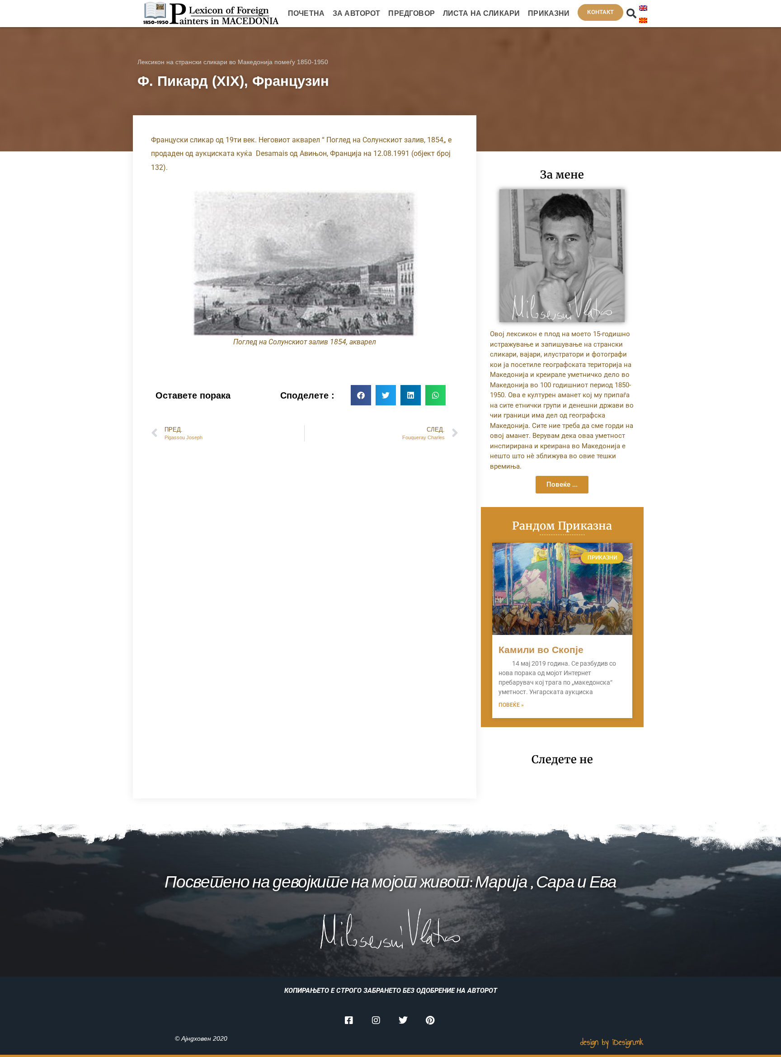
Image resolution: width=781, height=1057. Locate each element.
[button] (631, 14)
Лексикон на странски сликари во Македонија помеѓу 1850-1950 (232, 62)
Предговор (411, 13)
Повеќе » (511, 705)
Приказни (548, 13)
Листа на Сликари (481, 13)
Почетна (306, 13)
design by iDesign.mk (612, 1042)
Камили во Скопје (541, 649)
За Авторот (357, 13)
